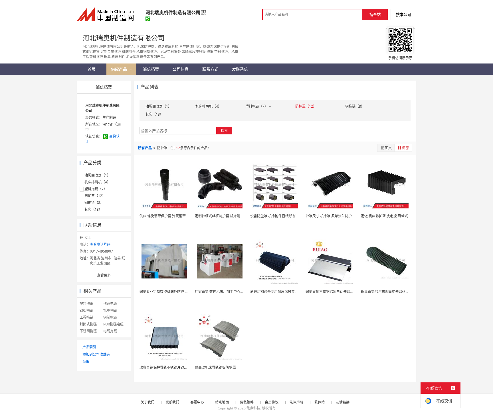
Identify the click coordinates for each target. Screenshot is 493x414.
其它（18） (93, 209)
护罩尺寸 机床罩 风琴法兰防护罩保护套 (335, 216)
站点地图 (222, 402)
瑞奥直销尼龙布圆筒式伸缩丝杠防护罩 (390, 291)
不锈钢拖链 (88, 331)
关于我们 (147, 402)
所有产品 (145, 147)
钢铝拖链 (86, 310)
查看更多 (104, 275)
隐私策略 (247, 402)
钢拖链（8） (94, 202)
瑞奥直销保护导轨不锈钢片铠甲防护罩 (169, 367)
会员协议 (271, 402)
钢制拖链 (110, 317)
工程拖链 (86, 317)
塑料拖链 (86, 303)
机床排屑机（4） (97, 182)
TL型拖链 (110, 310)
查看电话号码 (100, 244)
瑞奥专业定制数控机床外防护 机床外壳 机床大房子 (178, 291)
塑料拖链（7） (95, 188)
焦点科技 (253, 408)
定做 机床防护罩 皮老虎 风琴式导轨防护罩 (393, 216)
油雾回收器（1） (97, 175)
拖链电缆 (110, 303)
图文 (388, 147)
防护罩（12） (95, 195)
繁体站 (319, 402)
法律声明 (296, 402)
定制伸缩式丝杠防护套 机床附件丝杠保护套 (228, 216)
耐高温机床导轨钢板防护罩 (215, 367)
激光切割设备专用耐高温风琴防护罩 (277, 291)
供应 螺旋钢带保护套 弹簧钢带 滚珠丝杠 (170, 216)
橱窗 (405, 147)
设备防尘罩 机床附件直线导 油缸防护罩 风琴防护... (288, 216)
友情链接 (342, 402)
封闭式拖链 (88, 324)
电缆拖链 (110, 331)
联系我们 (172, 402)
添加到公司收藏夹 (96, 354)
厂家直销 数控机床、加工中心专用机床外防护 (229, 291)
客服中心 (197, 402)
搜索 (224, 130)
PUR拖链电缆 (113, 324)
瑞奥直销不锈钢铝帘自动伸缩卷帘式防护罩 (338, 291)
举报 (85, 361)
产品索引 (89, 347)
